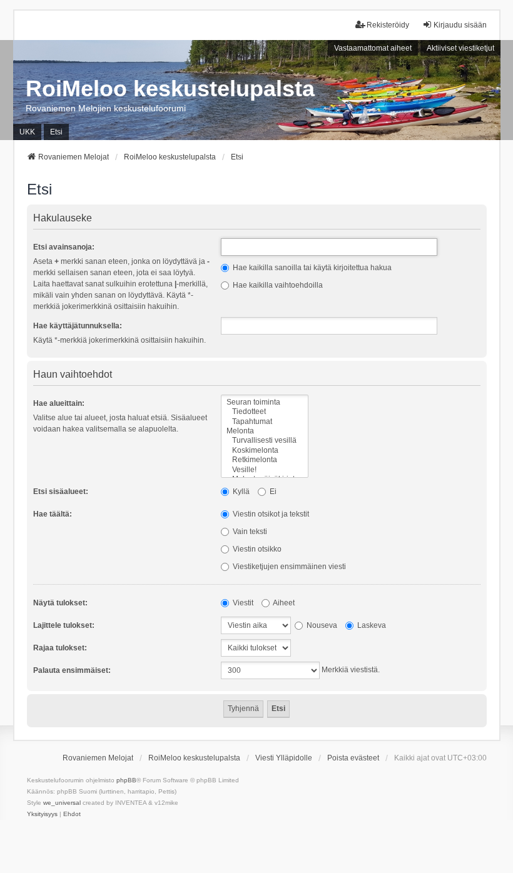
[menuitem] (42, 814)
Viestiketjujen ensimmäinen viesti (288, 566)
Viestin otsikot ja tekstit (270, 514)
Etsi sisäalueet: (60, 491)
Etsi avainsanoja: (63, 247)
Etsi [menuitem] (56, 132)
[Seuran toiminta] (264, 402)
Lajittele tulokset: (63, 625)
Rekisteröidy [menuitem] (388, 25)
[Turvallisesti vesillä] (264, 440)
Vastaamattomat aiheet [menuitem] (373, 48)
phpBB (126, 780)
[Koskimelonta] (264, 450)
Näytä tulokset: (60, 602)
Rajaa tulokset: (60, 647)
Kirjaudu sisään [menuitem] (460, 25)
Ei (272, 491)
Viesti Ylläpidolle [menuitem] (283, 758)
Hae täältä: (52, 514)
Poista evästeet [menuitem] (353, 758)
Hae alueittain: (58, 403)
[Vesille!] (264, 470)
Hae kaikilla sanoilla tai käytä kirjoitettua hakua (311, 267)
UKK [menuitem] (27, 132)
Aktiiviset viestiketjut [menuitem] (460, 48)
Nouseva (321, 625)
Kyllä (240, 491)
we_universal (62, 802)
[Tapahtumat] (264, 421)
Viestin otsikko (256, 549)
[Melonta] (264, 431)
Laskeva (370, 625)
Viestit (242, 602)
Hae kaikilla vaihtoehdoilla (277, 285)
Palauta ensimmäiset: (72, 670)
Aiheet (283, 602)
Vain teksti (249, 531)
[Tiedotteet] (264, 411)
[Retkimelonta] (264, 460)
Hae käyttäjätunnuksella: (77, 325)
